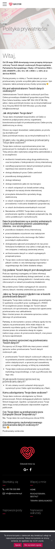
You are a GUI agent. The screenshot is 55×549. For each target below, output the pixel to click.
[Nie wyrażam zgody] (51, 540)
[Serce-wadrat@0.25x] (27, 453)
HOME (33, 489)
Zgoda (17, 545)
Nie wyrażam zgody (32, 545)
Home (5, 24)
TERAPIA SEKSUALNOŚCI (41, 500)
